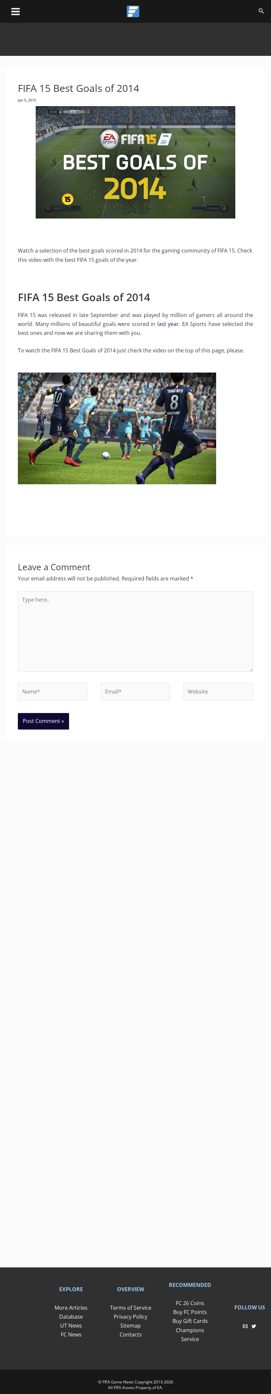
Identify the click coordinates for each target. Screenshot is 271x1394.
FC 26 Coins (190, 1303)
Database (71, 1316)
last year (168, 324)
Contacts (131, 1334)
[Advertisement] (135, 38)
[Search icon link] (261, 12)
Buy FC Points (190, 1312)
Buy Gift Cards (190, 1321)
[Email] (245, 1326)
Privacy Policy (130, 1316)
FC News (71, 1334)
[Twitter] (254, 1326)
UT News (71, 1325)
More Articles (71, 1307)
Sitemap (130, 1325)
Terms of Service (130, 1307)
